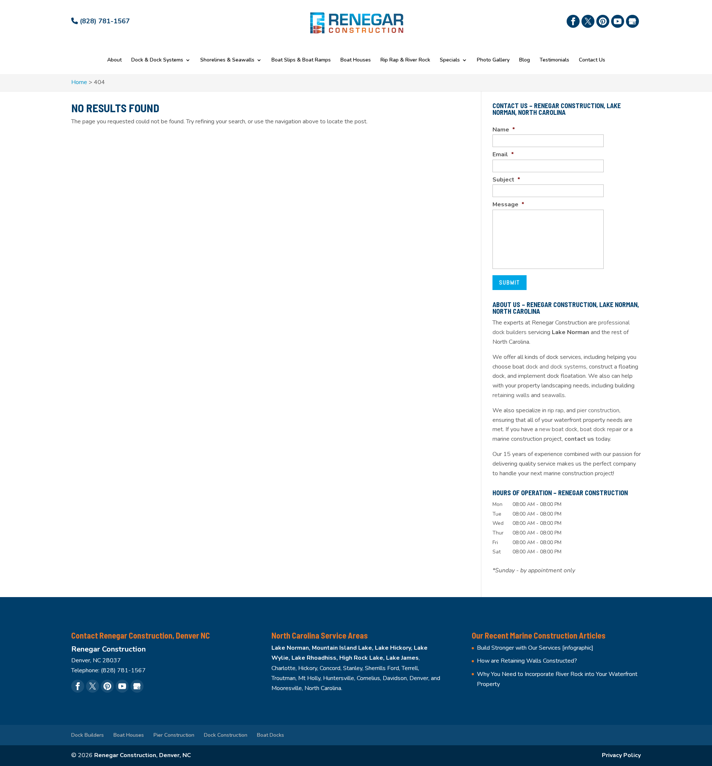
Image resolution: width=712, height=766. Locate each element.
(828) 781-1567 (104, 21)
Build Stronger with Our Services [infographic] (535, 648)
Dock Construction (225, 735)
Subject (506, 180)
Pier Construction (174, 735)
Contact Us (592, 60)
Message (508, 205)
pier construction (598, 410)
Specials (450, 60)
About (114, 60)
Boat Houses (355, 60)
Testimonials (554, 60)
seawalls (553, 395)
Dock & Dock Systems (157, 60)
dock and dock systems (556, 367)
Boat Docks (270, 735)
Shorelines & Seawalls (227, 60)
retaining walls (511, 395)
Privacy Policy (621, 755)
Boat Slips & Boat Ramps (301, 60)
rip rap (556, 410)
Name (503, 130)
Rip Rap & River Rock (405, 60)
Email (503, 155)
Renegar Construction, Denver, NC (142, 755)
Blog (524, 60)
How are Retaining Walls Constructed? (527, 661)
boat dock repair (601, 429)
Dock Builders (87, 735)
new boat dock (558, 429)
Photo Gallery (493, 60)
